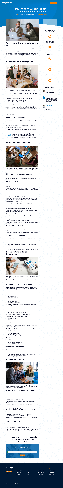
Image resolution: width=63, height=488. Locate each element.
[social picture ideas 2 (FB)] (44, 90)
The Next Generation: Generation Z (50, 107)
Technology (51, 91)
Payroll (49, 91)
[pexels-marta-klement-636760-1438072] (44, 105)
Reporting (9, 135)
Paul (17, 14)
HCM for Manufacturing (50, 92)
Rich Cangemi (50, 105)
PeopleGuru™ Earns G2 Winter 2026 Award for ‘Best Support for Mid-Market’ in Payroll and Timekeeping (51, 100)
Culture (47, 105)
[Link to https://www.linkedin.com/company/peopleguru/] (49, 36)
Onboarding (10, 134)
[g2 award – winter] (44, 96)
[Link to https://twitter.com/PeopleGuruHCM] (49, 69)
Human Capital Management (38, 14)
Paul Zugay (45, 14)
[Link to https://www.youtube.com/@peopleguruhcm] (49, 80)
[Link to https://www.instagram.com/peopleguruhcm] (49, 58)
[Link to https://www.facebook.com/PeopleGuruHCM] (49, 46)
